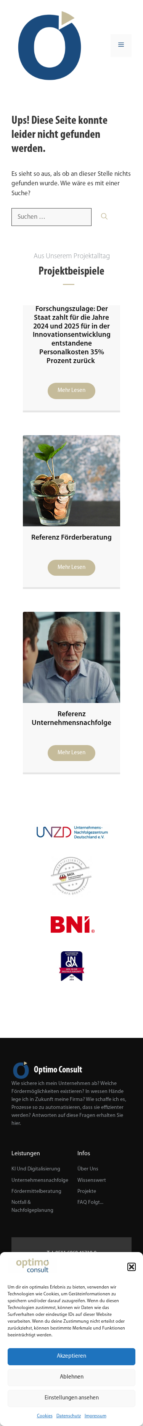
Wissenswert (91, 1180)
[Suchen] (104, 217)
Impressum (95, 1416)
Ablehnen (72, 1377)
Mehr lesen (71, 390)
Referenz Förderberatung (71, 538)
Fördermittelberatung (36, 1191)
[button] (131, 1267)
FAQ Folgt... (90, 1202)
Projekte (86, 1191)
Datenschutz (68, 1416)
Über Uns (87, 1169)
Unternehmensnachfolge (39, 1180)
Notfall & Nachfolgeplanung (32, 1206)
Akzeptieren (71, 1356)
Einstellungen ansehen (72, 1398)
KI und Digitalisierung (35, 1169)
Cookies (45, 1416)
